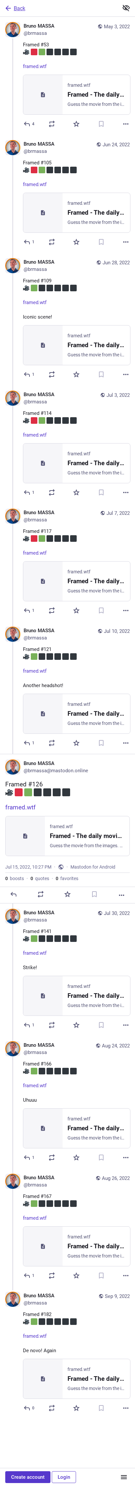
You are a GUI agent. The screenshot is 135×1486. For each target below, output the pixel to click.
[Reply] (13, 894)
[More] (126, 124)
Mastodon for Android (92, 867)
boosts (14, 878)
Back (19, 8)
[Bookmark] (101, 124)
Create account (28, 1477)
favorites (67, 878)
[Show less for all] (126, 8)
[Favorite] (76, 124)
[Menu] (124, 1477)
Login (64, 1477)
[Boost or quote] (52, 124)
